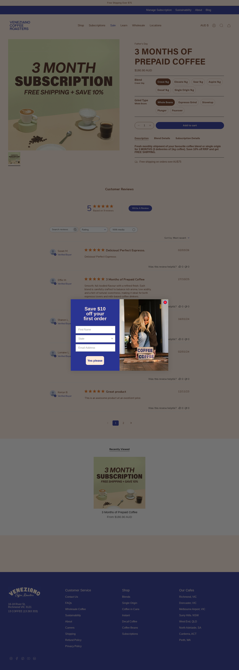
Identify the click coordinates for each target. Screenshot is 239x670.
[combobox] (94, 338)
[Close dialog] (165, 302)
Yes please (94, 360)
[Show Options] (112, 338)
